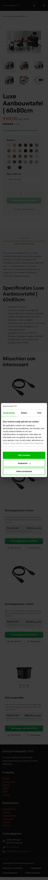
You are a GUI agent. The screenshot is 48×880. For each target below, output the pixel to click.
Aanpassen (22, 463)
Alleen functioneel (24, 471)
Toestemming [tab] (9, 413)
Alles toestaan (24, 455)
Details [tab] (24, 413)
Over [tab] (39, 413)
